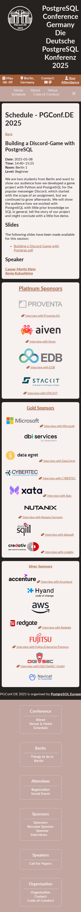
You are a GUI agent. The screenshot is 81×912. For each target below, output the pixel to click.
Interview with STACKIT (42, 393)
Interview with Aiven (42, 341)
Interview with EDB (42, 367)
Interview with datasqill (59, 534)
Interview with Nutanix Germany (42, 517)
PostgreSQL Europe (66, 694)
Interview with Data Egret (59, 461)
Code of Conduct (46, 94)
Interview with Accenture (56, 581)
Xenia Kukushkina (19, 273)
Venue (52, 90)
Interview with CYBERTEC (59, 478)
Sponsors (40, 822)
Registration (40, 789)
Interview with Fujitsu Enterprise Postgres (42, 647)
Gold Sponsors (40, 408)
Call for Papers (40, 863)
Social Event (40, 793)
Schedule (18, 94)
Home (18, 90)
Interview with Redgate (56, 627)
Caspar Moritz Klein (20, 269)
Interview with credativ (59, 552)
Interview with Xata (59, 495)
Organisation (40, 892)
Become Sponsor (40, 826)
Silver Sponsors (40, 566)
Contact (40, 896)
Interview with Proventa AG (42, 315)
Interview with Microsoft (59, 426)
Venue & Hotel (40, 724)
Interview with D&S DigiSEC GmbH (42, 666)
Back (9, 134)
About (35, 90)
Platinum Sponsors (40, 288)
